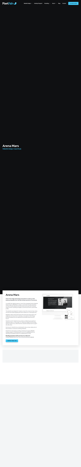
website (28, 332)
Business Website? (25, 335)
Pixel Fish (15, 304)
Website (32, 337)
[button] (31, 3)
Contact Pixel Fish (10, 337)
